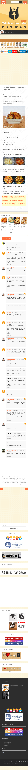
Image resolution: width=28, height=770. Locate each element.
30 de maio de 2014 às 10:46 (18, 391)
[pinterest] (10, 33)
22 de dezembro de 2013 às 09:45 (18, 368)
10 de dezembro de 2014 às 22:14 (18, 433)
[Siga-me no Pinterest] (17, 538)
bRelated (26, 234)
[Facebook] (14, 643)
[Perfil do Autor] (2, 32)
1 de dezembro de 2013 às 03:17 (18, 312)
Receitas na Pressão (7, 742)
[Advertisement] (14, 69)
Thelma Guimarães (11, 450)
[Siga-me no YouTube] (14, 538)
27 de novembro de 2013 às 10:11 (18, 305)
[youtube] (8, 33)
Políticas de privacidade (19, 763)
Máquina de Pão (6, 743)
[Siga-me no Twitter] (20, 538)
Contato (4, 763)
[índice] (14, 572)
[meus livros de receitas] (14, 43)
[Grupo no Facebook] (14, 545)
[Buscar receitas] (20, 2)
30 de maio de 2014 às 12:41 (17, 410)
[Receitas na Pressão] (13, 617)
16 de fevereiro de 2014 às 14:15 (18, 378)
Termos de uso (10, 763)
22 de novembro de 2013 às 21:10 (17, 243)
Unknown (9, 277)
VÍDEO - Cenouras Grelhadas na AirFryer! (3, 228)
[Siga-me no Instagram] (10, 538)
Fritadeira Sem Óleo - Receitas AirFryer (8, 761)
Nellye (8, 253)
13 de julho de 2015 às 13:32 (15, 442)
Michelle (9, 410)
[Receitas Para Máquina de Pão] (21, 617)
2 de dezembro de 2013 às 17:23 (18, 322)
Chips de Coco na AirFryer (23, 226)
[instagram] (5, 33)
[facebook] (7, 33)
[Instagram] (14, 641)
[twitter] (13, 33)
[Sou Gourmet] (13, 625)
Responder (9, 249)
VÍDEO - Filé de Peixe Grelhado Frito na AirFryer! (10, 228)
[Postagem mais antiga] (26, 489)
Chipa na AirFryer (16, 225)
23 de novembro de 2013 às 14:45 (17, 252)
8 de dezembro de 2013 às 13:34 (18, 349)
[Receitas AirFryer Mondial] (21, 625)
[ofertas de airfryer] (14, 51)
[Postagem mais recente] (1, 489)
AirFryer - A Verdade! (13, 693)
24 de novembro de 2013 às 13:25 (15, 278)
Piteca (8, 243)
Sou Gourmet (6, 745)
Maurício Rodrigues (11, 268)
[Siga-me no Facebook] (7, 538)
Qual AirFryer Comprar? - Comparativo (16, 685)
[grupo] (11, 33)
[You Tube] (14, 638)
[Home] (14, 12)
